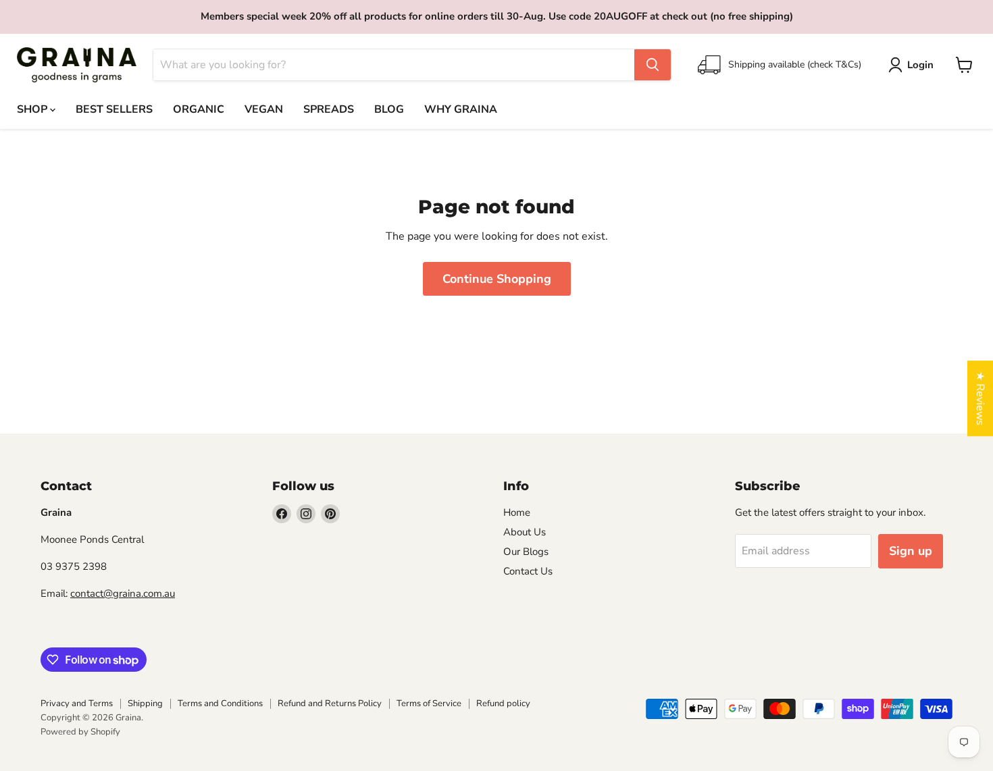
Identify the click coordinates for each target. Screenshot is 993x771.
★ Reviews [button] (980, 398)
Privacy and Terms (77, 703)
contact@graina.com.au (122, 593)
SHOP (33, 108)
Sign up (910, 551)
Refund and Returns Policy (330, 703)
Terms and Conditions (220, 703)
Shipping (145, 703)
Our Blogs (526, 551)
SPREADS (328, 108)
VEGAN (264, 108)
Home (516, 512)
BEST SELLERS (114, 108)
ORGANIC (198, 108)
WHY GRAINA (460, 108)
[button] (913, 65)
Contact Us (528, 571)
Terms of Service (429, 703)
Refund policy (503, 703)
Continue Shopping (496, 279)
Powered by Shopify (80, 732)
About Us (524, 532)
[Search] (652, 64)
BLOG (389, 108)
